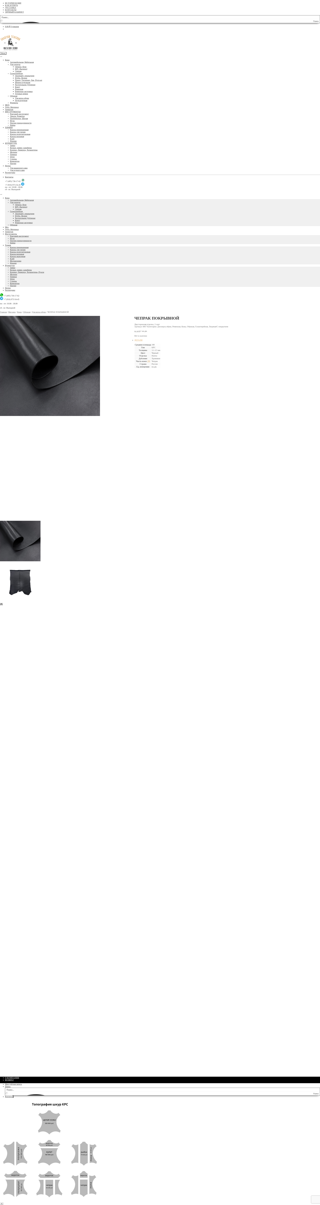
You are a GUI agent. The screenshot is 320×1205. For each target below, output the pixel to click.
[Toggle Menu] (1, 56)
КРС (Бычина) (21, 69)
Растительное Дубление (25, 85)
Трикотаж (9, 109)
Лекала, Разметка (17, 116)
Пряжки (13, 154)
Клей (12, 139)
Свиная (18, 71)
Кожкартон (15, 161)
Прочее (13, 163)
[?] (148, 361)
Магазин (12, 312)
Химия (8, 245)
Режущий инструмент (19, 114)
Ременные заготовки (24, 91)
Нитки (8, 166)
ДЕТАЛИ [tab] (138, 340)
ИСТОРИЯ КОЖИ (13, 3)
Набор (12, 125)
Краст (17, 87)
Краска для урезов (18, 132)
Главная (3, 312)
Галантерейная (16, 73)
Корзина (9, 1097)
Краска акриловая (17, 256)
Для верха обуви (22, 98)
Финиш (13, 141)
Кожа (7, 60)
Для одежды (15, 64)
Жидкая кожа (15, 261)
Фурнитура (10, 265)
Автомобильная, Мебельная (22, 62)
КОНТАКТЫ (10, 10)
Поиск (7, 1086)
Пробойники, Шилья (19, 118)
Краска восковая (17, 136)
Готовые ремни (21, 94)
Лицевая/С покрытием (24, 76)
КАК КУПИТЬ (11, 5)
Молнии (13, 152)
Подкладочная (21, 100)
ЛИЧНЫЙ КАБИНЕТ (14, 12)
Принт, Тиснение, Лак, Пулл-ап (28, 80)
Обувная (13, 96)
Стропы (13, 159)
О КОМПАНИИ (12, 1078)
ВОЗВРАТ (9, 1080)
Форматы (14, 103)
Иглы (12, 121)
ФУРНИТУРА (11, 143)
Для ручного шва (17, 170)
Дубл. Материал (12, 107)
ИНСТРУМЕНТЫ (13, 112)
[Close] (1, 194)
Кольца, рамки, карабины (21, 148)
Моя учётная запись (13, 1084)
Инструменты (11, 234)
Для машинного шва (19, 168)
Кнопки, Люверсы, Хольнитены (24, 150)
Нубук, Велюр (21, 78)
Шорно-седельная (22, 82)
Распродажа (10, 172)
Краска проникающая (19, 130)
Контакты (9, 177)
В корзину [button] (143, 449)
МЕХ (7, 105)
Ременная (19, 89)
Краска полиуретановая (20, 134)
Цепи (12, 157)
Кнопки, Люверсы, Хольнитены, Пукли (27, 272)
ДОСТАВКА (10, 8)
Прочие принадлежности (21, 123)
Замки (12, 145)
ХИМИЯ (9, 127)
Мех (7, 227)
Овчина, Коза (20, 67)
